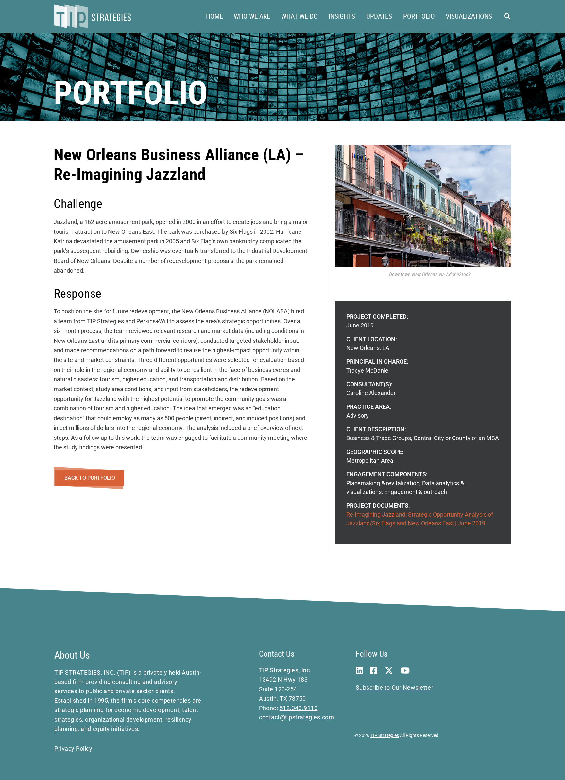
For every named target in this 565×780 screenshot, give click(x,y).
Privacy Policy (73, 748)
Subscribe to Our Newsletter (395, 687)
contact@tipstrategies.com (296, 717)
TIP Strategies (384, 735)
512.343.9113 (298, 708)
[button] (507, 16)
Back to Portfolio (89, 478)
